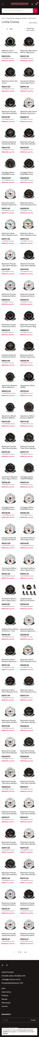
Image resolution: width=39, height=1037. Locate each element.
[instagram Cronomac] (2, 965)
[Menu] (3, 4)
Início (3, 18)
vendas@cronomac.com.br (11, 979)
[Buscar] (35, 10)
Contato (5, 1006)
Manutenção (6, 1003)
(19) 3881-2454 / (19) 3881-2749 (13, 976)
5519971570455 (8, 972)
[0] (36, 4)
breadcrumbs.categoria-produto (16, 18)
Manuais (4, 999)
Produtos (5, 996)
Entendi (5, 1033)
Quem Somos (6, 992)
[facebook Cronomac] (7, 965)
